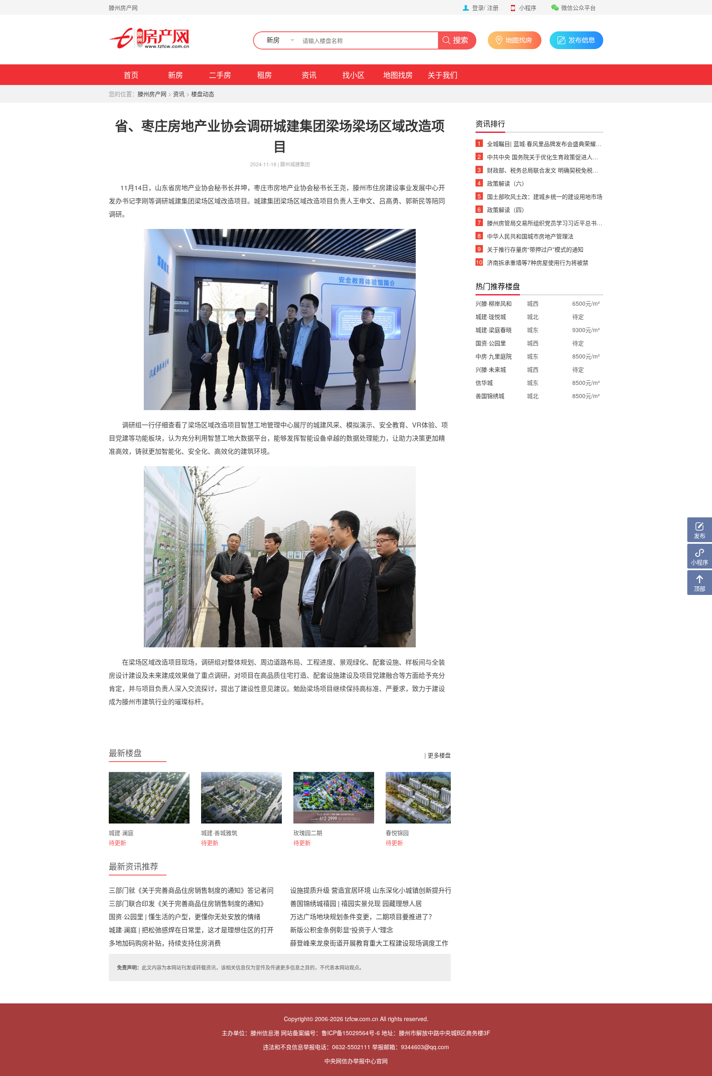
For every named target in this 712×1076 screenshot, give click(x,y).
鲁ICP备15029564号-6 (350, 1033)
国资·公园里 (490, 343)
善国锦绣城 (489, 396)
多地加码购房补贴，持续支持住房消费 (165, 943)
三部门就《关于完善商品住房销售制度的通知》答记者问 (191, 890)
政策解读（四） (507, 209)
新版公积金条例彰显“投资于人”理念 (341, 929)
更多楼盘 (439, 755)
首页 (131, 74)
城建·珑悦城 (490, 316)
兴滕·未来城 (490, 369)
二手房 (220, 74)
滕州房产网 (123, 7)
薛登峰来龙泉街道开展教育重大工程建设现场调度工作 (369, 943)
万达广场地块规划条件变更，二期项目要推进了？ (362, 916)
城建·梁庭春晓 (493, 330)
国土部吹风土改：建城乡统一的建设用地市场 (544, 196)
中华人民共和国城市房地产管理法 (530, 236)
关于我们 (442, 74)
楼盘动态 (202, 94)
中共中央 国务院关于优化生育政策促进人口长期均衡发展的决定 (568, 157)
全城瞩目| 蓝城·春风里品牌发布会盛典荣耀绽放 (547, 143)
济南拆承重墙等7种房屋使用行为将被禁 (537, 262)
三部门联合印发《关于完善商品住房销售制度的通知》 (188, 903)
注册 (493, 7)
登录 (478, 7)
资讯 (309, 74)
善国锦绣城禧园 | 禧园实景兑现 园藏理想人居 (356, 903)
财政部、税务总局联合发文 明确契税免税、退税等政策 (557, 170)
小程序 (527, 7)
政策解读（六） (507, 183)
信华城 (484, 382)
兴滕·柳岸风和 (493, 303)
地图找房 (398, 74)
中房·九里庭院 (493, 356)
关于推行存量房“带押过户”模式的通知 (535, 249)
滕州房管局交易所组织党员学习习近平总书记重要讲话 (556, 223)
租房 (264, 74)
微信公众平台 (578, 7)
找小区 (353, 74)
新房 (175, 74)
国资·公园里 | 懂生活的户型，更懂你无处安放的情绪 (184, 916)
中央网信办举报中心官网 (356, 1061)
